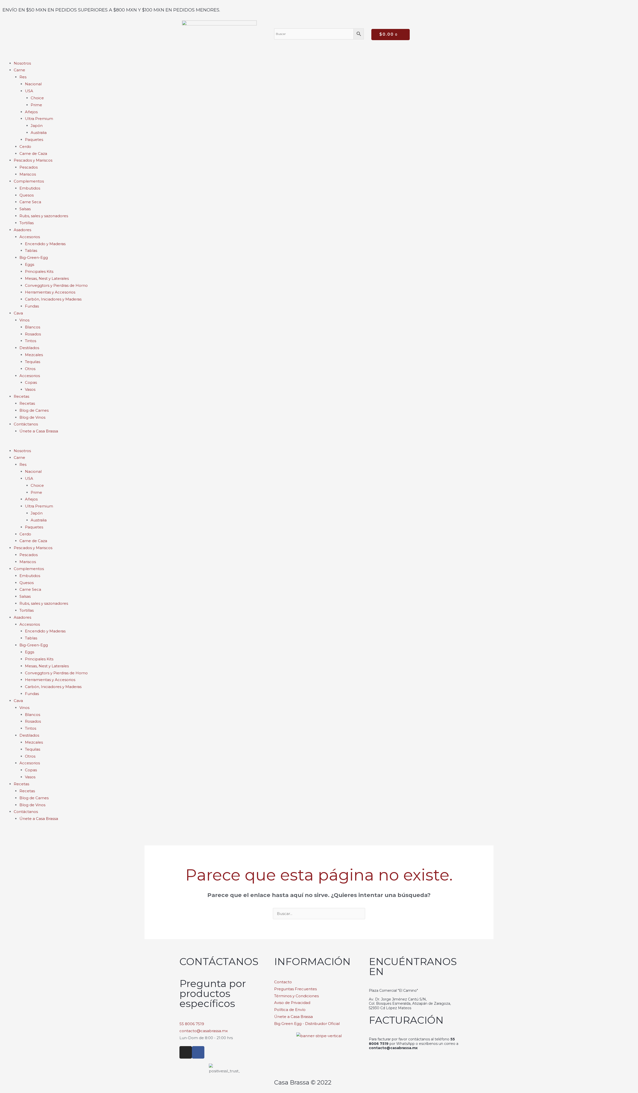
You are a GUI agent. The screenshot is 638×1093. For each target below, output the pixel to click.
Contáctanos (26, 424)
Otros (30, 368)
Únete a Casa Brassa (38, 431)
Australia (39, 132)
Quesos (26, 195)
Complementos (29, 181)
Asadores (22, 229)
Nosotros (22, 63)
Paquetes (34, 139)
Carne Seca (30, 201)
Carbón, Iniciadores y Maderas (53, 299)
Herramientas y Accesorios (50, 292)
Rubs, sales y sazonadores (43, 215)
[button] (319, 443)
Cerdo (25, 146)
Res (22, 77)
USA (29, 91)
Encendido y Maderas (45, 243)
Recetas (27, 403)
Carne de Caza (33, 153)
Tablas (31, 250)
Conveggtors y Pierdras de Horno (56, 285)
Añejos (31, 111)
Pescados (28, 167)
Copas (31, 382)
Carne (19, 70)
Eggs (29, 264)
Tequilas (32, 361)
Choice (37, 98)
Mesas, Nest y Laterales (47, 278)
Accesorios (29, 236)
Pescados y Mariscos (33, 160)
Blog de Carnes (34, 410)
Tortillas (26, 222)
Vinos (24, 320)
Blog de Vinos (32, 417)
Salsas (25, 208)
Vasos (30, 389)
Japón (37, 125)
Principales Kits (39, 271)
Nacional (33, 84)
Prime (36, 104)
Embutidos (29, 188)
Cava (18, 313)
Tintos (30, 340)
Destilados (29, 347)
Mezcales (34, 354)
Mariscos (27, 174)
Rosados (33, 334)
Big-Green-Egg (33, 257)
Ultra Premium (39, 118)
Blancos (32, 327)
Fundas (32, 306)
